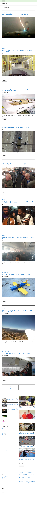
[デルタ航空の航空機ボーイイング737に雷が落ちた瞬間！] (18, 27)
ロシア (31, 477)
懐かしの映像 (3, 351)
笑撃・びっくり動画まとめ (5, 476)
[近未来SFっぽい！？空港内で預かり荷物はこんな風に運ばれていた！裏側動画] (18, 65)
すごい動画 (3, 12)
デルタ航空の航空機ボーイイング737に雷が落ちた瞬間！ (16, 14)
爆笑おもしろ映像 (6, 272)
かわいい (26, 472)
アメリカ (23, 474)
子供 (20, 481)
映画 (26, 481)
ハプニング (26, 477)
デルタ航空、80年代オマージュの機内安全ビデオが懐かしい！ (17, 353)
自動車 (22, 482)
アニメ (20, 474)
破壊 (34, 481)
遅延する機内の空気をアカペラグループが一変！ (14, 164)
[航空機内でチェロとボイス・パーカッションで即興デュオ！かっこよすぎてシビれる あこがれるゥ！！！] (18, 215)
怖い (25, 481)
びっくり (32, 472)
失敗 (33, 479)
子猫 (22, 481)
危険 (31, 479)
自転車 (24, 482)
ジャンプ (32, 474)
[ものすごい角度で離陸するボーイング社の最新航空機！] (18, 141)
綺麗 (19, 482)
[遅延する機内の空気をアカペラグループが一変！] (18, 177)
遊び (30, 482)
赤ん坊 (27, 482)
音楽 (31, 482)
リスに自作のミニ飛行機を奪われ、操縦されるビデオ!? (16, 274)
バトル (29, 477)
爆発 (30, 481)
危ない (29, 479)
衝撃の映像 (6, 12)
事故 (22, 479)
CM (20, 472)
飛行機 (33, 482)
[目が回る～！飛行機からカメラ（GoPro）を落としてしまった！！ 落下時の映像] (18, 327)
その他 (3, 429)
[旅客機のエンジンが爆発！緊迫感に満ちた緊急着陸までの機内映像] (18, 251)
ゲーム (29, 474)
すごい (30, 472)
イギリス (26, 474)
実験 (23, 481)
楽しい (28, 481)
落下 (25, 482)
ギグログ (3, 478)
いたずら (22, 472)
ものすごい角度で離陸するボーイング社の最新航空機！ (16, 127)
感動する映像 (3, 433)
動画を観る (4, 80)
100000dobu (3, 477)
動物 (27, 479)
